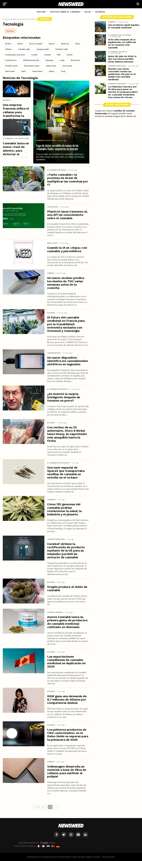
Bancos (52, 44)
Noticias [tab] (10, 31)
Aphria (20, 44)
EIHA (59, 55)
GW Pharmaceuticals (31, 60)
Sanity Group (51, 66)
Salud (87, 12)
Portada (6, 19)
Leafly (62, 60)
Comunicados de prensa (15, 55)
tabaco (51, 71)
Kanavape (49, 60)
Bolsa (77, 44)
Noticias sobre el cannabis (65, 12)
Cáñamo (8, 49)
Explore (41, 12)
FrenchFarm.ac (11, 60)
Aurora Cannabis (36, 44)
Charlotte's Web (61, 49)
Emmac (70, 55)
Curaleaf (47, 55)
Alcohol (8, 44)
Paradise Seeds (11, 66)
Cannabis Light (24, 49)
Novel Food (75, 60)
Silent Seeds (10, 71)
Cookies (34, 55)
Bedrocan (65, 44)
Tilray (63, 71)
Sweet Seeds (37, 71)
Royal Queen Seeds (31, 66)
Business (100, 12)
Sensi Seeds (67, 66)
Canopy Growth (42, 49)
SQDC (23, 71)
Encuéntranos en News (36, 843)
